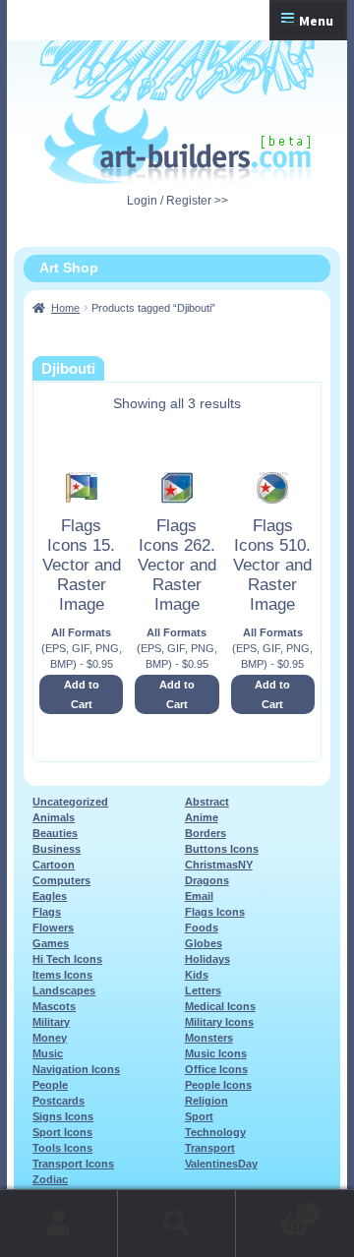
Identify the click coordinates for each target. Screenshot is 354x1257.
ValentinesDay (221, 1163)
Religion (206, 1101)
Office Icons (216, 1069)
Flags (46, 912)
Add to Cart (81, 694)
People (50, 1085)
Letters (203, 990)
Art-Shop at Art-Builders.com (177, 144)
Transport (210, 1148)
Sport (199, 1116)
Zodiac (50, 1179)
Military (51, 1022)
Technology (215, 1132)
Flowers (53, 927)
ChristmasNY (219, 864)
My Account (59, 1223)
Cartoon (53, 864)
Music (47, 1053)
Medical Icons (220, 1006)
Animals (53, 817)
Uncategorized (70, 802)
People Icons (218, 1085)
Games (50, 943)
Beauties (55, 833)
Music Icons (216, 1053)
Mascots (54, 1006)
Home (65, 308)
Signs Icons (62, 1116)
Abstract (207, 802)
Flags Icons (215, 912)
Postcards (58, 1101)
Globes (203, 943)
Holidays (207, 959)
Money (49, 1038)
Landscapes (63, 990)
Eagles (49, 896)
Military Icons (219, 1022)
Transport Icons (73, 1163)
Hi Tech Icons (67, 959)
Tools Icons (62, 1148)
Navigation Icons (76, 1069)
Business (56, 849)
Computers (61, 880)
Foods (201, 927)
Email (199, 896)
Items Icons (62, 975)
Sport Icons (62, 1132)
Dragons (207, 880)
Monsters (209, 1038)
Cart (273, 1207)
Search (177, 1223)
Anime (201, 817)
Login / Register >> (177, 201)
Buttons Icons (222, 849)
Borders (205, 833)
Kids (196, 975)
